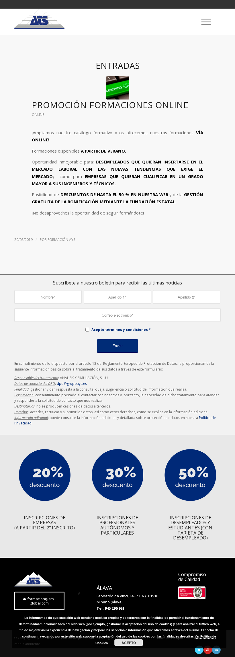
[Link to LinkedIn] (216, 650)
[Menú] (203, 22)
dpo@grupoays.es (72, 383)
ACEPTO (129, 642)
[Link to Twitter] (199, 650)
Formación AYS (61, 239)
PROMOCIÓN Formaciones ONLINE (110, 105)
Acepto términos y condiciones (119, 329)
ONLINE (38, 114)
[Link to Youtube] (207, 650)
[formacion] (117, 88)
